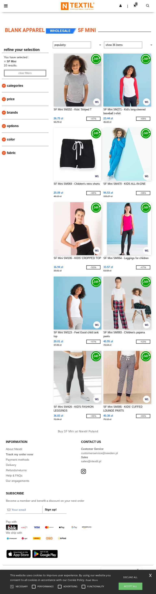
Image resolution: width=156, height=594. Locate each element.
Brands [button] (12, 112)
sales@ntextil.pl (91, 461)
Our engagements (17, 480)
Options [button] (13, 126)
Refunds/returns (16, 470)
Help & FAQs (14, 475)
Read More (92, 580)
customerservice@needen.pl (99, 453)
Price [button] (11, 99)
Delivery (11, 465)
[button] (120, 5)
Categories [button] (15, 85)
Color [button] (11, 139)
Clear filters (25, 73)
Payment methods (17, 459)
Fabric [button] (11, 153)
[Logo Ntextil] (77, 6)
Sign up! (51, 509)
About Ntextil (14, 449)
